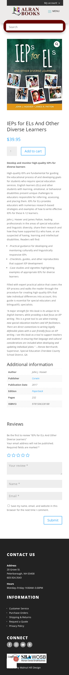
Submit (52, 520)
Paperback (37, 391)
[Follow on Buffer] (29, 644)
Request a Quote (18, 621)
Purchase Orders (18, 612)
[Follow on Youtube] (23, 644)
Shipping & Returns (20, 617)
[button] (57, 44)
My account (50, 3)
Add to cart (33, 151)
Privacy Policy (16, 626)
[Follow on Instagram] (16, 644)
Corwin (35, 378)
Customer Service (19, 608)
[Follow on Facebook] (9, 644)
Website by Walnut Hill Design (24, 667)
